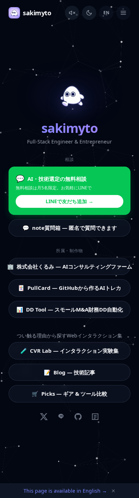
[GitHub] (78, 416)
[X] (44, 416)
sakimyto (37, 13)
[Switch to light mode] (89, 13)
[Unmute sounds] (72, 13)
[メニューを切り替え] (123, 13)
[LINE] (61, 416)
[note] (95, 416)
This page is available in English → (65, 490)
